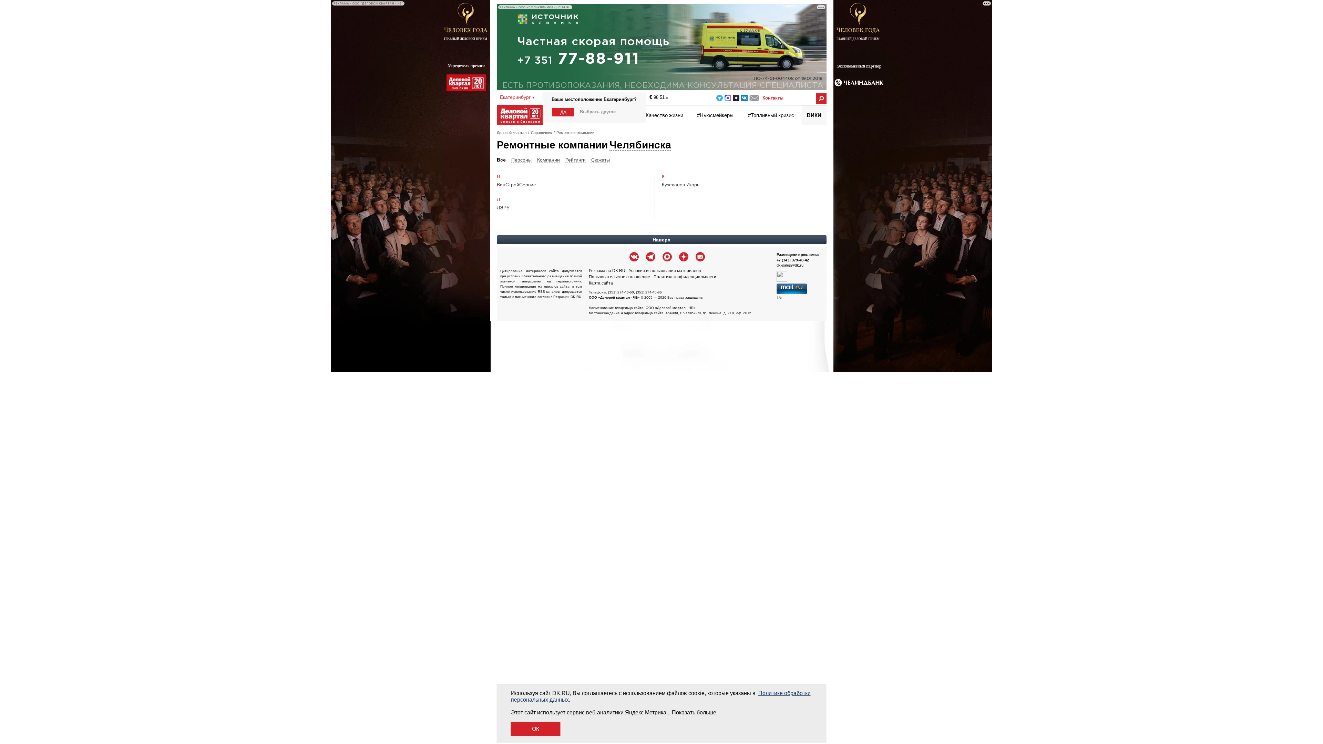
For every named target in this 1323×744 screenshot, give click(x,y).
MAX (728, 98)
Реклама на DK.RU (607, 270)
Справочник (541, 133)
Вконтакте (744, 98)
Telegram (719, 98)
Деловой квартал (511, 133)
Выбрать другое (598, 111)
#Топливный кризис (771, 115)
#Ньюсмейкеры (715, 115)
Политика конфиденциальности (685, 277)
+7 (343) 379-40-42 (793, 260)
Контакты (772, 98)
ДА (563, 112)
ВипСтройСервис (516, 184)
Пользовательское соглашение (619, 277)
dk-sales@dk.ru (790, 265)
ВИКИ (814, 115)
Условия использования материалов (665, 270)
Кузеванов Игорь (680, 184)
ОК (535, 729)
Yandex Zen (736, 98)
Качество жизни (664, 115)
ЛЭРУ (503, 207)
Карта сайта (601, 283)
